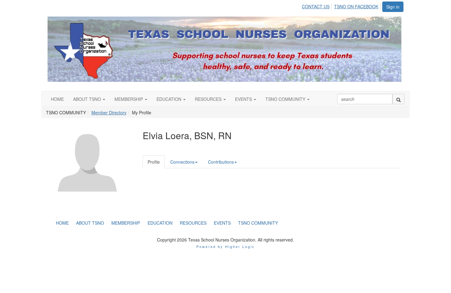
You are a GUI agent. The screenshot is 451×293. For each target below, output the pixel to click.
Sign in (392, 7)
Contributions (221, 162)
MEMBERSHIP (129, 99)
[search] (398, 99)
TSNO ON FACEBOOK (356, 6)
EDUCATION (169, 99)
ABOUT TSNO (87, 99)
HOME (57, 99)
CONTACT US (316, 6)
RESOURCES (209, 99)
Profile (154, 162)
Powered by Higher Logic (225, 246)
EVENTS (244, 99)
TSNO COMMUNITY (285, 99)
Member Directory (108, 112)
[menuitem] (317, 6)
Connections (182, 162)
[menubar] (341, 6)
